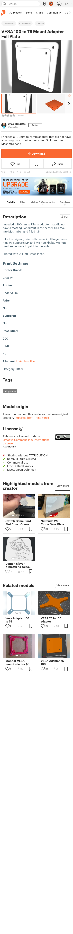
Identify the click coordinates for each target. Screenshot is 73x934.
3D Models (10, 23)
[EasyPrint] (44, 4)
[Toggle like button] (7, 529)
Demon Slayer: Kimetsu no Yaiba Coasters (17, 565)
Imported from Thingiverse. (32, 417)
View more (63, 485)
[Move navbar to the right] (69, 12)
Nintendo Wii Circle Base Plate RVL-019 (52, 522)
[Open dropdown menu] (69, 31)
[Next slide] (68, 103)
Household (26, 23)
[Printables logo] (3, 13)
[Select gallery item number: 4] (21, 515)
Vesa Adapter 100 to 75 (17, 620)
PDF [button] (66, 216)
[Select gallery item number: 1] (13, 515)
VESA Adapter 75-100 (53, 662)
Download (38, 153)
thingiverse (10, 391)
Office (41, 23)
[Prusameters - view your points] (51, 4)
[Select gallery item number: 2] (16, 515)
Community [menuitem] (54, 12)
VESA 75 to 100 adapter (51, 620)
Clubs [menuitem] (39, 12)
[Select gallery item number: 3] (19, 515)
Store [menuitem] (29, 12)
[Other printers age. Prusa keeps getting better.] (36, 186)
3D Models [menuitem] (15, 12)
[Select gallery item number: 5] (24, 515)
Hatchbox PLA (25, 361)
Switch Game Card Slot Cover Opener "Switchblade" (18, 522)
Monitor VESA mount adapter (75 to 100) (17, 662)
